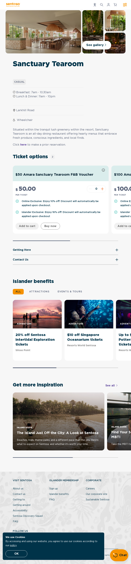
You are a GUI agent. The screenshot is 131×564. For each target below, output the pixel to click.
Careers (90, 489)
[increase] (103, 188)
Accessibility (20, 510)
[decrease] (90, 189)
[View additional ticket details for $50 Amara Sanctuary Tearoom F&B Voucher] (103, 170)
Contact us (19, 494)
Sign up (53, 489)
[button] (95, 5)
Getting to (19, 499)
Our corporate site (96, 494)
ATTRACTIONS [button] (39, 291)
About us (18, 489)
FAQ (15, 521)
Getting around (21, 505)
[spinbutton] (96, 188)
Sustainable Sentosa (97, 499)
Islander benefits (59, 494)
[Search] (102, 5)
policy (13, 545)
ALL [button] (18, 291)
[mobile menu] (125, 5)
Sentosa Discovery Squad (28, 516)
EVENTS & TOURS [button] (70, 291)
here (23, 144)
